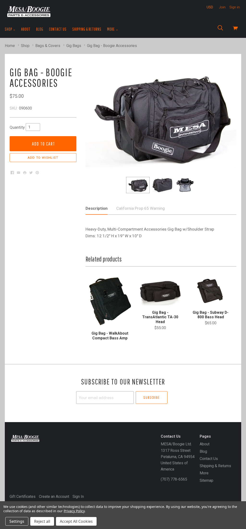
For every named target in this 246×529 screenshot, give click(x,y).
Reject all (42, 521)
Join (222, 7)
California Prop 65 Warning (140, 208)
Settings (16, 521)
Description (97, 208)
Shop (9, 29)
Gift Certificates (23, 496)
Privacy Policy (74, 511)
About (26, 29)
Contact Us (58, 29)
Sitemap (206, 480)
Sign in (234, 7)
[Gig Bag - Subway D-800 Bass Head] (210, 291)
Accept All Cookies (76, 521)
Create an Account (54, 496)
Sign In (78, 496)
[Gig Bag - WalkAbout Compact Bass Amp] (110, 301)
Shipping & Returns (86, 29)
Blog (39, 29)
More (111, 29)
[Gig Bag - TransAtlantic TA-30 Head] (160, 291)
